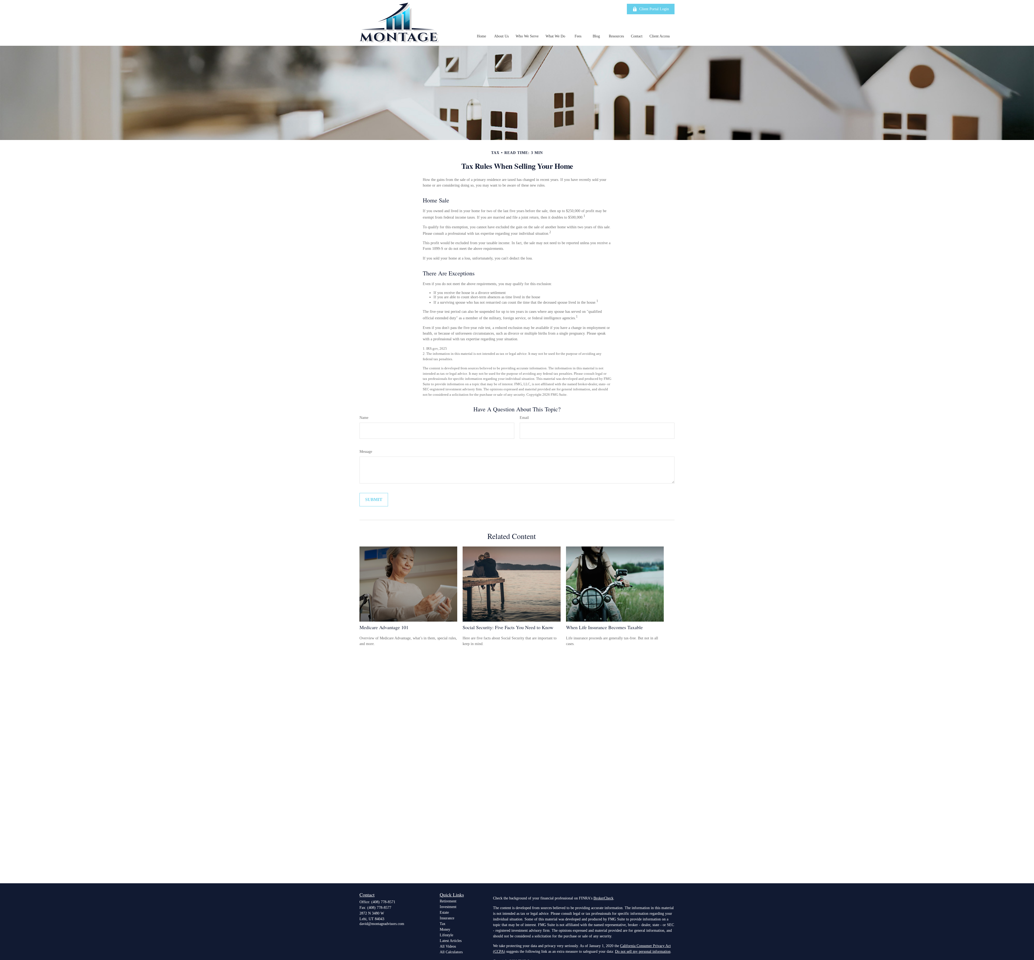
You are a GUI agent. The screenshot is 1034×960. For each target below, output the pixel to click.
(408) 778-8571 (383, 902)
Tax (442, 924)
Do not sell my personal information (642, 952)
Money (445, 929)
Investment (448, 907)
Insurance (447, 918)
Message (365, 452)
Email (524, 418)
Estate (444, 912)
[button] (481, 36)
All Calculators (451, 952)
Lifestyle (446, 935)
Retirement (448, 901)
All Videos (448, 946)
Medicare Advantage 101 (383, 627)
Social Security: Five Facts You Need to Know (508, 627)
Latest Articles (451, 941)
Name (363, 418)
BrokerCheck (603, 898)
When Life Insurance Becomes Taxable (604, 627)
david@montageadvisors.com (381, 924)
